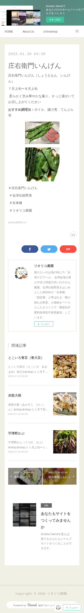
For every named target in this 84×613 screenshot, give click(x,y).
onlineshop (50, 31)
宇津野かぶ (16, 433)
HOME (9, 31)
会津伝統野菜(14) (17, 222)
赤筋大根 (14, 395)
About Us (28, 31)
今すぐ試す (55, 19)
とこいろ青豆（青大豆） (26, 357)
